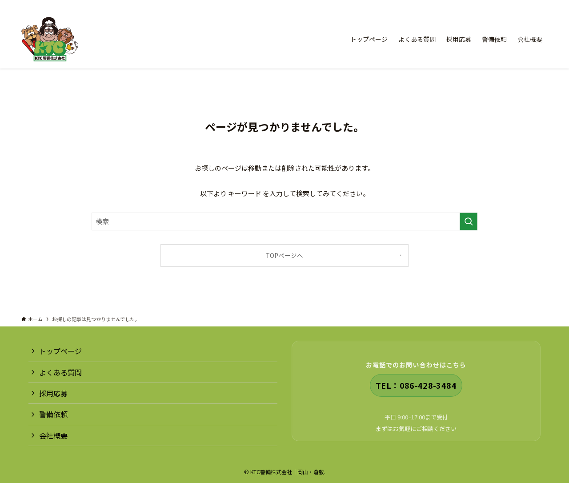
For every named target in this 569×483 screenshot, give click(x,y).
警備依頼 (53, 414)
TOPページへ (284, 255)
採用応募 (53, 393)
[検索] (542, 5)
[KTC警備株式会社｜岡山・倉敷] (49, 39)
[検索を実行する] (468, 221)
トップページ (60, 351)
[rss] (530, 5)
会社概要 (53, 435)
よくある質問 (60, 372)
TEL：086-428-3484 (416, 385)
